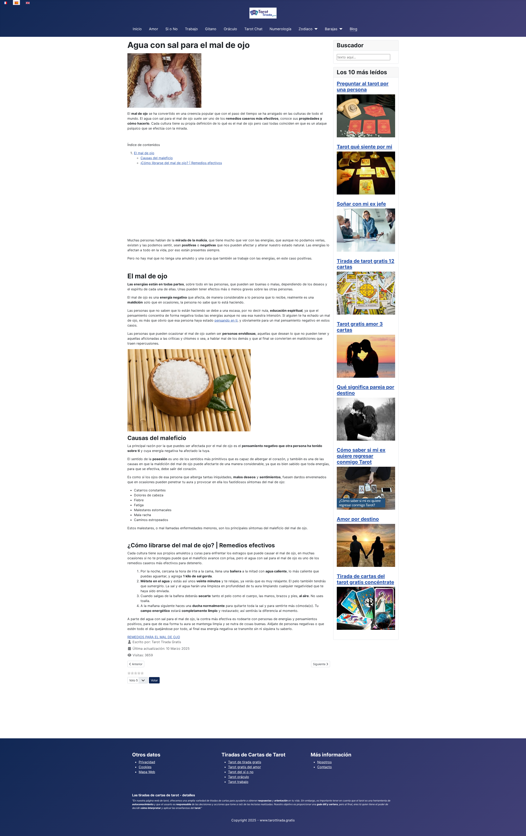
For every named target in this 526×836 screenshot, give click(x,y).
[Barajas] (340, 29)
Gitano (210, 29)
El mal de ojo (144, 153)
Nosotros (324, 762)
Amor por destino (358, 519)
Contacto (324, 767)
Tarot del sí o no (241, 772)
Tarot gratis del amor (244, 767)
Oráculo (230, 29)
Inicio (137, 29)
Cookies (145, 767)
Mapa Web (147, 772)
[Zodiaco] (315, 29)
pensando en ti (226, 320)
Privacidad (147, 762)
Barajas (331, 29)
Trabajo (191, 29)
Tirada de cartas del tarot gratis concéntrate (365, 579)
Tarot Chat (253, 29)
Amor (153, 29)
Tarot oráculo (238, 777)
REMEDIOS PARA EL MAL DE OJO (153, 637)
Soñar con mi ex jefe (361, 204)
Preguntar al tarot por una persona (363, 87)
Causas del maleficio (157, 158)
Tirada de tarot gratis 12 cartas (365, 264)
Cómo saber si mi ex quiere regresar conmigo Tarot (361, 456)
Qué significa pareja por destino (365, 390)
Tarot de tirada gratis (244, 762)
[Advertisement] (228, 205)
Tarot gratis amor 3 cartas (360, 327)
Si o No (171, 29)
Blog (353, 29)
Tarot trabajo (238, 782)
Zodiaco (306, 29)
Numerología (280, 29)
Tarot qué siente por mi (364, 147)
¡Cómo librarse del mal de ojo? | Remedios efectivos (181, 163)
